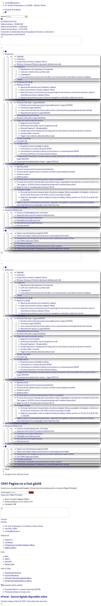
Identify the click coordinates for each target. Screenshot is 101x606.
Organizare (21, 67)
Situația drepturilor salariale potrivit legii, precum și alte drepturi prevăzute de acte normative (56, 131)
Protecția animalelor (24, 243)
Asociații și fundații (23, 190)
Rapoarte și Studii (23, 85)
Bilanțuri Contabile (24, 138)
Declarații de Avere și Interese (28, 115)
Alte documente (23, 225)
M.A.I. (6, 556)
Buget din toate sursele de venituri (30, 120)
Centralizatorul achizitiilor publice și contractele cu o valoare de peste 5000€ (50, 151)
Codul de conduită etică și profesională (35, 72)
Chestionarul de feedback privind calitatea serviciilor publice (39, 246)
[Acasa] (6, 51)
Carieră (19, 79)
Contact (8, 228)
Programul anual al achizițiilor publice (35, 146)
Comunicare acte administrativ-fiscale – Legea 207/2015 (37, 161)
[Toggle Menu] (1, 47)
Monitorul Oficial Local (13, 210)
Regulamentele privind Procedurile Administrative (35, 215)
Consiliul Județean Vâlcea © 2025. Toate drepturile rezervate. (24, 601)
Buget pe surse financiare (30, 123)
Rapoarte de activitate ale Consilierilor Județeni (38, 87)
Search (3, 16)
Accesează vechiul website (12, 585)
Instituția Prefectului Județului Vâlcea (18, 578)
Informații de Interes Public (15, 100)
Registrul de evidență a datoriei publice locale (38, 136)
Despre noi (9, 54)
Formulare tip (22, 141)
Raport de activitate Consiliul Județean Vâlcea (38, 90)
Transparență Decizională (14, 164)
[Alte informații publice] (5, 230)
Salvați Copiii (9, 564)
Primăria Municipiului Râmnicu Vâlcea (18, 581)
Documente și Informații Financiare (29, 223)
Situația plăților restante (30, 133)
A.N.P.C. (7, 559)
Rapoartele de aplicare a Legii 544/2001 (35, 113)
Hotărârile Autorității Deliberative (29, 218)
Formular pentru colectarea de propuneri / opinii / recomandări (40, 179)
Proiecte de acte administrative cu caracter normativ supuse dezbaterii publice (46, 172)
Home (7, 469)
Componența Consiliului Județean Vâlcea (32, 62)
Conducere (21, 59)
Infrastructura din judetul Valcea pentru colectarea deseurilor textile (43, 248)
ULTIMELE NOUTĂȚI (9, 21)
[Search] (26, 17)
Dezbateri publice (23, 174)
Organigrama (25, 74)
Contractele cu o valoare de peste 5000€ (36, 149)
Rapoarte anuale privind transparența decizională (35, 169)
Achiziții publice (22, 143)
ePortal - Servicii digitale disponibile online (24, 596)
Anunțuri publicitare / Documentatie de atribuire (39, 154)
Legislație (20, 56)
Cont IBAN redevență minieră (28, 241)
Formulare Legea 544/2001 (31, 108)
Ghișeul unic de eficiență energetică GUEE (32, 233)
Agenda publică (22, 167)
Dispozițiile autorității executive (28, 220)
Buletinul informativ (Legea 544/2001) (31, 118)
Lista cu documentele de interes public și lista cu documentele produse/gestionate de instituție (56, 110)
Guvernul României (12, 576)
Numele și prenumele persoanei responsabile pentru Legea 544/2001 (47, 105)
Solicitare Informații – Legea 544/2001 (31, 103)
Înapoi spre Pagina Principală (11, 495)
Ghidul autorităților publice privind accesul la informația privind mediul (43, 236)
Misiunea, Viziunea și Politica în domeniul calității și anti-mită (39, 64)
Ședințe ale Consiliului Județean (16, 207)
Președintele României (13, 573)
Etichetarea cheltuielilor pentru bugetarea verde (39, 126)
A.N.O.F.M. (8, 562)
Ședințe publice (22, 177)
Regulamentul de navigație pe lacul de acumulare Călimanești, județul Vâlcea (45, 238)
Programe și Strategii (24, 82)
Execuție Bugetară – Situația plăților (34, 128)
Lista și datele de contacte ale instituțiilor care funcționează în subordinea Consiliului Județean (56, 77)
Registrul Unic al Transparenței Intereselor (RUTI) (35, 187)
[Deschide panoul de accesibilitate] (1, 604)
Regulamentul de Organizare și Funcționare (37, 69)
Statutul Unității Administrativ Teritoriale (32, 213)
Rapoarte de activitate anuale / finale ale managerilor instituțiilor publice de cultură (52, 97)
